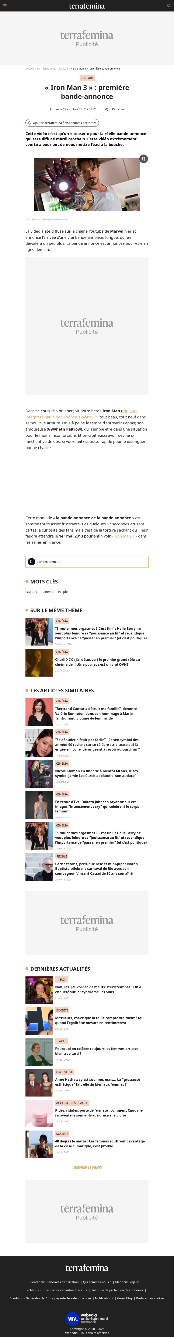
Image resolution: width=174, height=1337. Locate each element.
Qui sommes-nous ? (97, 1282)
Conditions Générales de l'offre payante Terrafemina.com (50, 1298)
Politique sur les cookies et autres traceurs (57, 1290)
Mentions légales (127, 1282)
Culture (63, 68)
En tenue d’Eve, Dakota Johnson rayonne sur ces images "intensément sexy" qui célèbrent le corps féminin (97, 806)
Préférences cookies (150, 1298)
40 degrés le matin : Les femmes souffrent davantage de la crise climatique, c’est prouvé (100, 1143)
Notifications (104, 1298)
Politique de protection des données (117, 1290)
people (63, 592)
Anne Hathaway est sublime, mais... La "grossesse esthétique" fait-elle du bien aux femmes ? (97, 1082)
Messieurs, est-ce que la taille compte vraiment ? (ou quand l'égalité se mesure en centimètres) (99, 1020)
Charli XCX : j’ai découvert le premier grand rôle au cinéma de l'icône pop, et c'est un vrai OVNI (97, 662)
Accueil (29, 68)
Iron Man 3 (124, 536)
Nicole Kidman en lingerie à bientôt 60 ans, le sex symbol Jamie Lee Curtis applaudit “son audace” (96, 773)
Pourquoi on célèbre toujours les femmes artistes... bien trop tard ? (98, 1051)
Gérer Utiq (124, 1298)
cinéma (47, 592)
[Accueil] (87, 6)
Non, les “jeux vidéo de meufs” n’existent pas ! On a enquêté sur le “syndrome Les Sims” (98, 989)
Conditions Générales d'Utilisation (54, 1282)
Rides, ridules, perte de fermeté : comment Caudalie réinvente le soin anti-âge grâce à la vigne (99, 1112)
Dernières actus (46, 68)
